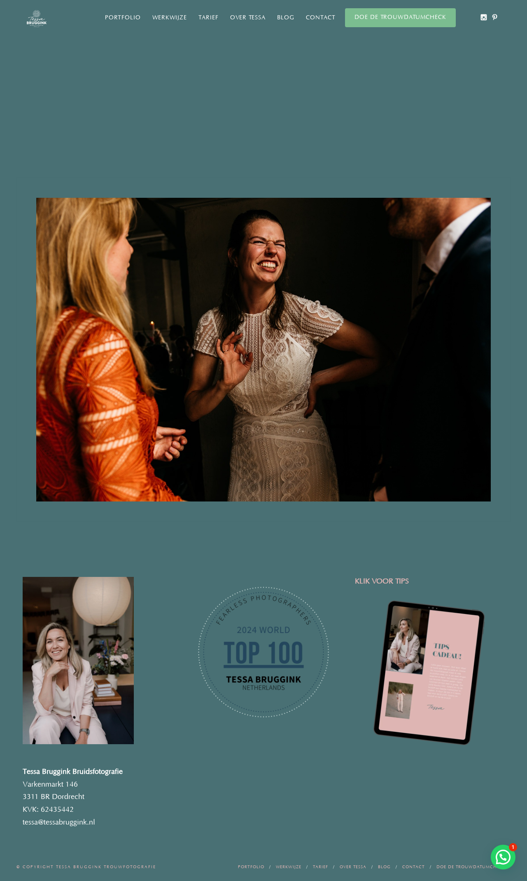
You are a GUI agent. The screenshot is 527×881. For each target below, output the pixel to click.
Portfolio (123, 17)
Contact (321, 17)
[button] (503, 857)
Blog (285, 17)
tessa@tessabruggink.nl (59, 822)
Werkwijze (169, 17)
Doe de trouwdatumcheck (400, 17)
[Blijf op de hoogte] (483, 17)
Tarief (208, 17)
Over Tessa (248, 17)
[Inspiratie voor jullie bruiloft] (495, 17)
